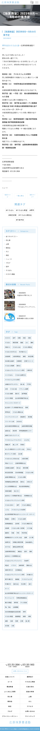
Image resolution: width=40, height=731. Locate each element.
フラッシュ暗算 (23, 389)
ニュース (5, 188)
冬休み (29, 449)
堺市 (24, 612)
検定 (7, 255)
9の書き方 (8, 584)
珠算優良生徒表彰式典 (11, 482)
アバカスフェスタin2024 (18, 509)
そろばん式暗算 (9, 365)
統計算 (15, 431)
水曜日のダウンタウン (11, 384)
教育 (26, 407)
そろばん (9, 270)
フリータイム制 (9, 421)
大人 (7, 251)
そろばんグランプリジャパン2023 (14, 370)
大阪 (13, 625)
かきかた (7, 338)
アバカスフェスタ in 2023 (12, 379)
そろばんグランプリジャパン (13, 561)
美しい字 (15, 444)
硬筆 (6, 621)
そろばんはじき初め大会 (12, 458)
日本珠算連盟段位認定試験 (12, 612)
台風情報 (15, 607)
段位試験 (30, 356)
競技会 (8, 248)
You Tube (8, 607)
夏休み (18, 365)
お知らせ (29, 482)
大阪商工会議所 (9, 468)
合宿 (6, 389)
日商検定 (19, 361)
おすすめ (7, 547)
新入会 (18, 468)
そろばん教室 (9, 616)
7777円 (29, 384)
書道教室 (17, 616)
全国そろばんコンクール (12, 435)
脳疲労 (7, 533)
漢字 (18, 505)
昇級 (29, 338)
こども (7, 509)
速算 (25, 537)
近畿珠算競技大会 (20, 463)
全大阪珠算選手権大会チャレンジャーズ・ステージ (19, 514)
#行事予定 (20, 220)
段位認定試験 (9, 472)
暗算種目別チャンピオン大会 (13, 537)
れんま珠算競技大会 (11, 486)
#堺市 (32, 210)
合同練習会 (18, 570)
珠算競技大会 (28, 495)
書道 (21, 342)
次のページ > (33, 196)
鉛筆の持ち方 (9, 570)
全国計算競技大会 (10, 477)
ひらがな (26, 440)
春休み (22, 482)
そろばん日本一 (9, 505)
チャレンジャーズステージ (12, 403)
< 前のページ (7, 196)
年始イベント (9, 463)
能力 (30, 584)
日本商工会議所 (9, 361)
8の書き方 (30, 574)
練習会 (20, 551)
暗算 (24, 616)
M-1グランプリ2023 (10, 454)
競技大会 (29, 565)
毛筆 (11, 621)
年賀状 (22, 444)
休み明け (23, 584)
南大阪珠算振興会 (24, 486)
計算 (21, 621)
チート (7, 588)
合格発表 (7, 356)
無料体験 (25, 468)
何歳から (7, 347)
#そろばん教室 (21, 210)
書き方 (17, 393)
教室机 (7, 519)
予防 (18, 533)
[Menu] (36, 2)
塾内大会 (16, 584)
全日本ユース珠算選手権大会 (13, 495)
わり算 (31, 537)
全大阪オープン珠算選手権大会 (14, 407)
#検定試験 (12, 215)
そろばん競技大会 (18, 412)
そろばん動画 (9, 393)
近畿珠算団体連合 (10, 551)
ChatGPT (26, 561)
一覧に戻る (20, 196)
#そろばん (10, 210)
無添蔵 (30, 417)
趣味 (32, 342)
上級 (7, 244)
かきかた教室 (9, 398)
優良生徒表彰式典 (18, 547)
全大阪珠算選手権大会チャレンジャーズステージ (19, 593)
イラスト (13, 565)
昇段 (24, 338)
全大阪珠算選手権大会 (21, 398)
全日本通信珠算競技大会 (12, 426)
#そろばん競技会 (25, 215)
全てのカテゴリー (12, 236)
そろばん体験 (22, 477)
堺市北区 (7, 412)
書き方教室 (8, 602)
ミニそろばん (9, 375)
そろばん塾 (13, 389)
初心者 (8, 240)
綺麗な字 (7, 444)
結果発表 (21, 565)
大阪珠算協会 (16, 356)
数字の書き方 (9, 579)
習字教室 (24, 393)
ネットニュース (9, 598)
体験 (29, 616)
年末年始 (24, 533)
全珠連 (17, 523)
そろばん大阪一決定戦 (18, 528)
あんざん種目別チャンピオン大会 (14, 449)
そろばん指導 (22, 519)
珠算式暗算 (8, 491)
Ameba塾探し (29, 542)
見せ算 (20, 454)
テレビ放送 (23, 602)
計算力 (13, 519)
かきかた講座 (10, 274)
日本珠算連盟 (19, 472)
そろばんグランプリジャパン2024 (14, 500)
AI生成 (7, 565)
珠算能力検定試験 (18, 542)
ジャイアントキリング (11, 417)
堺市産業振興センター (25, 431)
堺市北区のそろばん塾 (10, 45)
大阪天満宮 (25, 458)
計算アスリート (28, 361)
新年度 (16, 602)
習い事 (27, 621)
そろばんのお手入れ (11, 352)
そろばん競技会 (27, 347)
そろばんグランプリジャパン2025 (14, 574)
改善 (13, 533)
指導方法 (7, 542)
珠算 (16, 621)
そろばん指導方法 (20, 375)
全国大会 (7, 431)
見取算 (7, 528)
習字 (7, 266)
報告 (30, 551)
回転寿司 (22, 417)
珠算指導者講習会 (22, 598)
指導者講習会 (9, 523)
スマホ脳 (29, 528)
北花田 (7, 625)
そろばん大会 (16, 347)
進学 (25, 551)
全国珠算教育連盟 (27, 426)
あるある (19, 421)
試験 (19, 338)
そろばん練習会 (26, 505)
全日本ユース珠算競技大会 (12, 556)
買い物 (22, 384)
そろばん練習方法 (27, 523)
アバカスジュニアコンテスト (13, 440)
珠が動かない (23, 352)
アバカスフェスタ (27, 579)
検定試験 (15, 342)
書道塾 (17, 579)
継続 (24, 356)
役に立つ (16, 491)
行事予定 (29, 370)
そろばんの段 (29, 472)
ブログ (8, 263)
